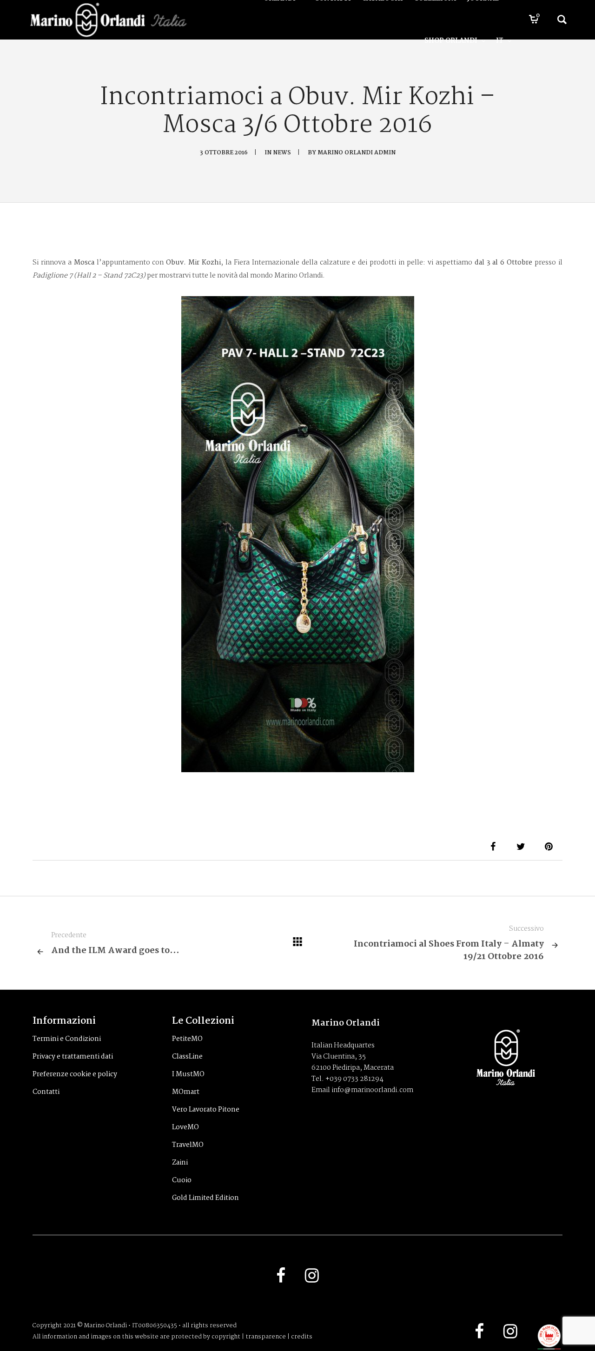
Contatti (46, 1092)
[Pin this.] (548, 847)
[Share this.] (493, 847)
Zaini (180, 1162)
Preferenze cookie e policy (75, 1074)
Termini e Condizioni (67, 1039)
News (282, 153)
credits (301, 1337)
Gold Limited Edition (205, 1198)
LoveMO (185, 1127)
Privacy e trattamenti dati (73, 1056)
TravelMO (188, 1145)
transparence (265, 1337)
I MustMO (188, 1074)
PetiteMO (187, 1039)
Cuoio (182, 1180)
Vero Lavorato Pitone (205, 1109)
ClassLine (187, 1056)
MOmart (185, 1092)
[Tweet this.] (521, 847)
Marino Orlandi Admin (356, 153)
